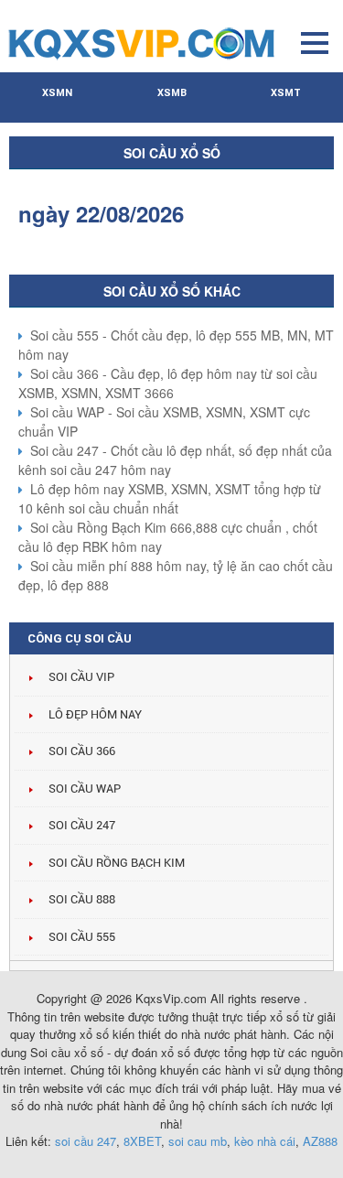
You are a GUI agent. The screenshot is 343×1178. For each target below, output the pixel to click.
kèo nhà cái (264, 1141)
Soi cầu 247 (81, 825)
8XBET (142, 1141)
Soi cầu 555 (81, 937)
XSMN (57, 93)
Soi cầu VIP (81, 677)
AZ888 (320, 1141)
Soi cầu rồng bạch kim (116, 863)
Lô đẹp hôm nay (95, 714)
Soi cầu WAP (84, 788)
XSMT (286, 93)
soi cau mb (197, 1141)
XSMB (172, 93)
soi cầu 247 (85, 1141)
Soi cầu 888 (81, 899)
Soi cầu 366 (81, 751)
